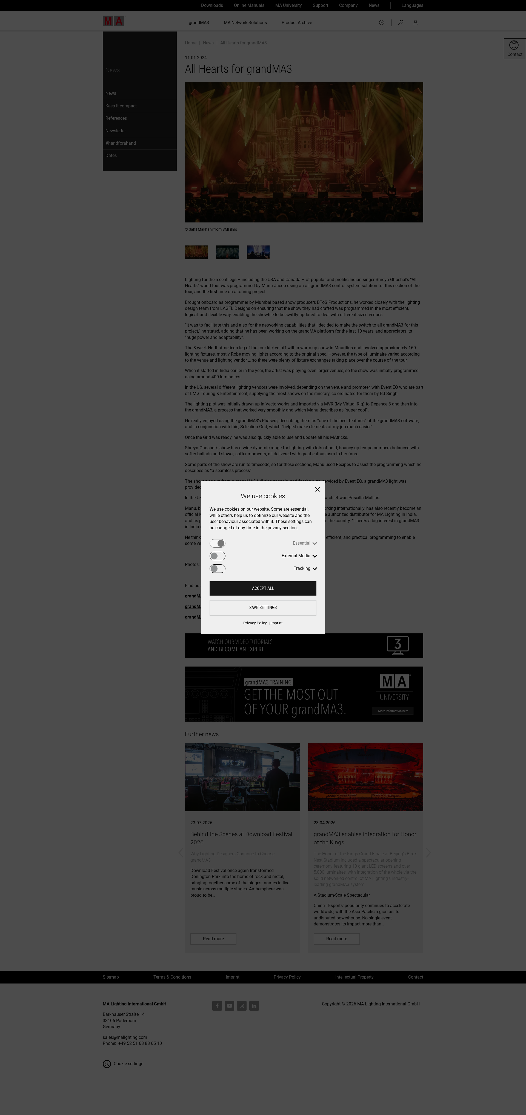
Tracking (302, 568)
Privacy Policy (255, 623)
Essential (301, 543)
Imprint (276, 623)
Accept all (263, 588)
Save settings (263, 607)
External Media (296, 555)
